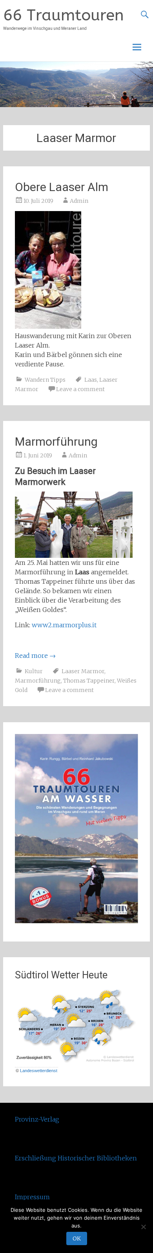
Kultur (34, 671)
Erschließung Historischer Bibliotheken (76, 1158)
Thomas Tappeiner (89, 680)
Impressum (32, 1197)
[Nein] (143, 1227)
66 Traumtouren (63, 15)
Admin (79, 200)
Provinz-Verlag (37, 1119)
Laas (90, 379)
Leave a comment (80, 389)
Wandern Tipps (45, 379)
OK (77, 1238)
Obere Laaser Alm (61, 187)
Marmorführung (56, 441)
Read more (35, 655)
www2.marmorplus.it (64, 625)
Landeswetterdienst (38, 1070)
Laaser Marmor (83, 671)
